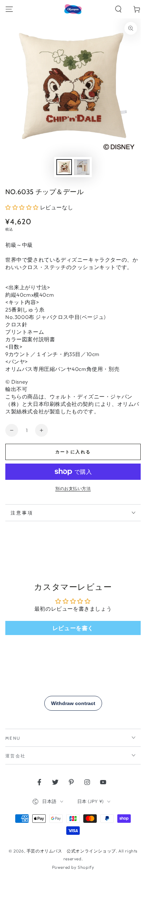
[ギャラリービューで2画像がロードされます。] (82, 167)
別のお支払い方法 (73, 488)
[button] (118, 9)
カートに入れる (73, 451)
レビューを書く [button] (73, 628)
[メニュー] (9, 9)
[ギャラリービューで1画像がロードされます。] (64, 167)
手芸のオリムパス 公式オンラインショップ (71, 851)
